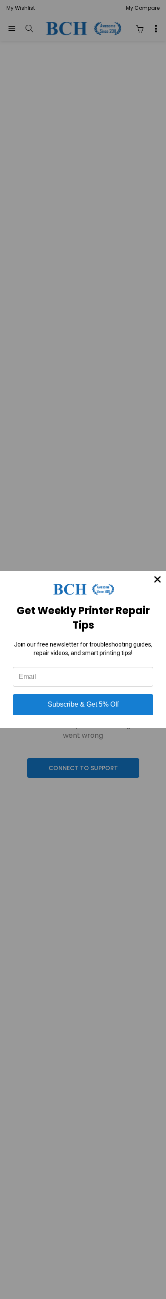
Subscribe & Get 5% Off (83, 704)
